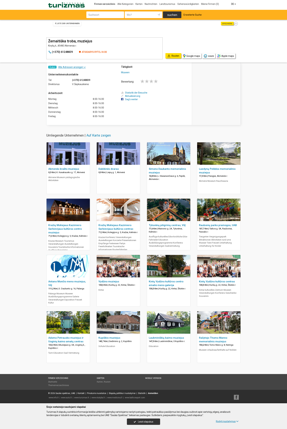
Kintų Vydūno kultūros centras (217, 281)
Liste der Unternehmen (68, 23)
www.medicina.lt (114, 397)
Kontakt (81, 393)
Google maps (193, 56)
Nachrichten (151, 4)
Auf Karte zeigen (98, 135)
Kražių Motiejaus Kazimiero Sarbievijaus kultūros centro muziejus (65, 229)
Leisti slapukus (145, 421)
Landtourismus (167, 4)
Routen (107, 382)
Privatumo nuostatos (96, 393)
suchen (172, 15)
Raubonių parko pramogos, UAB (218, 225)
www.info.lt (54, 397)
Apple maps (227, 56)
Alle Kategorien (125, 4)
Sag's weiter (131, 99)
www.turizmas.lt (81, 397)
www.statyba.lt (98, 397)
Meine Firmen (210, 4)
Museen (125, 72)
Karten (139, 4)
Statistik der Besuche (136, 92)
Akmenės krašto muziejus (63, 168)
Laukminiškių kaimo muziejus (166, 337)
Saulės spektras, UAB (65, 393)
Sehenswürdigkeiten (188, 4)
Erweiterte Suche (193, 14)
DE (233, 4)
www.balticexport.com (135, 397)
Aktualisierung (132, 96)
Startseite (52, 382)
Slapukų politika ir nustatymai (122, 393)
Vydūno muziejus (108, 281)
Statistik (141, 393)
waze (211, 56)
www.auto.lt (66, 397)
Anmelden (153, 393)
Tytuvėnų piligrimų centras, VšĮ (167, 225)
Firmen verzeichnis (104, 4)
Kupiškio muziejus (109, 337)
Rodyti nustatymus (226, 421)
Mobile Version (153, 378)
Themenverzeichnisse (58, 385)
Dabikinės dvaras (108, 168)
